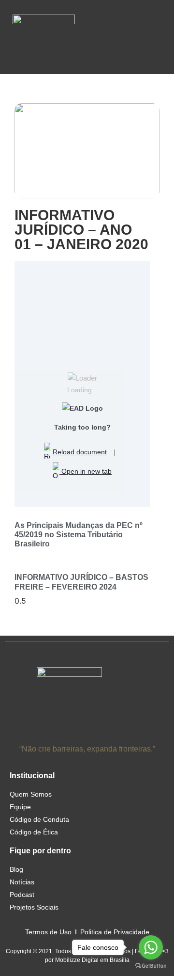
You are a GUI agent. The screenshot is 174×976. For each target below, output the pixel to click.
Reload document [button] (79, 452)
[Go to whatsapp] (151, 947)
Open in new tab (85, 471)
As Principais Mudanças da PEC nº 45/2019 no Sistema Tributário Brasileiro (78, 534)
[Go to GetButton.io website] (150, 966)
